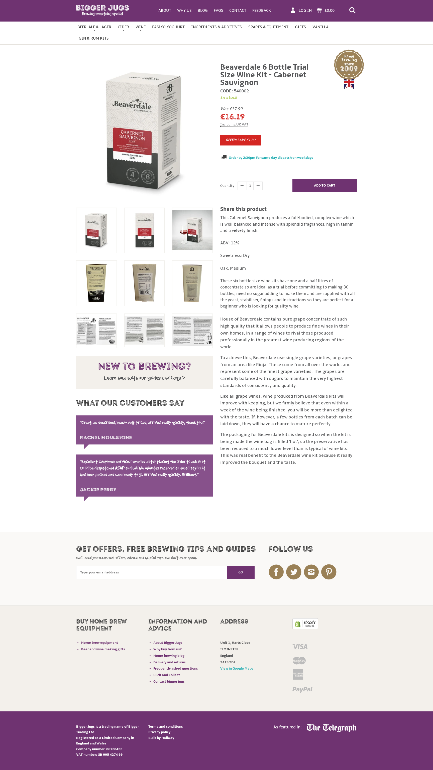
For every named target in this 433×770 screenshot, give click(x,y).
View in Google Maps (236, 668)
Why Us (184, 10)
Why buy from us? (167, 649)
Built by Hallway (161, 738)
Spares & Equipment (268, 27)
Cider (123, 27)
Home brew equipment (99, 643)
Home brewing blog (168, 656)
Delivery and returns (169, 662)
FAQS (218, 10)
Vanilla (320, 27)
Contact (237, 10)
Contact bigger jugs (169, 681)
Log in (305, 10)
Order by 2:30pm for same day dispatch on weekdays (271, 158)
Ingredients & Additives (216, 27)
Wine (141, 27)
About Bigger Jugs (167, 643)
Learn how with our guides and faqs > (144, 377)
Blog (203, 10)
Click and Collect (166, 675)
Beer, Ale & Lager (94, 27)
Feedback (261, 10)
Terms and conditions (165, 726)
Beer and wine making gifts (103, 649)
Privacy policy (159, 732)
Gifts (300, 27)
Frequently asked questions (175, 668)
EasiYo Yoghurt (168, 27)
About (164, 10)
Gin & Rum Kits (94, 38)
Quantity (227, 186)
